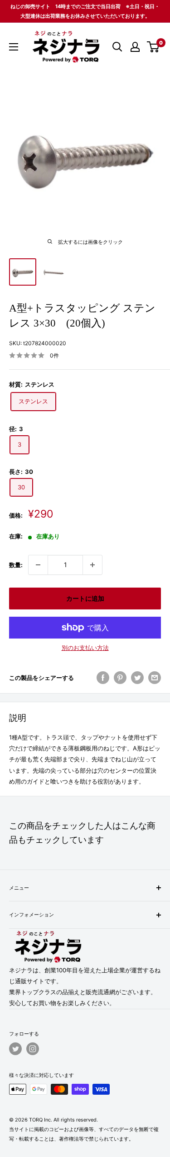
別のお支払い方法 (85, 647)
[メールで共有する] (154, 677)
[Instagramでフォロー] (32, 1048)
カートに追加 (85, 598)
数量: (16, 564)
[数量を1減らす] (38, 564)
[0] (153, 46)
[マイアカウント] (135, 47)
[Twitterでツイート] (137, 677)
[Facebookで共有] (103, 677)
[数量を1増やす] (92, 564)
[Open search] (117, 47)
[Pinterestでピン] (120, 677)
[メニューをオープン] (13, 46)
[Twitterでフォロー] (15, 1048)
